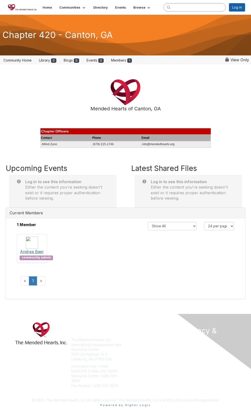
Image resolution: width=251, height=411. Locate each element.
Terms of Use (195, 353)
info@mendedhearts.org (91, 393)
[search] (168, 7)
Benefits (134, 345)
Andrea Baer (32, 251)
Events (94, 60)
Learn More (136, 349)
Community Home (17, 60)
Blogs (70, 60)
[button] (73, 7)
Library (47, 60)
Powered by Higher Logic (125, 405)
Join (130, 340)
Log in (237, 7)
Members (120, 60)
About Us (191, 349)
